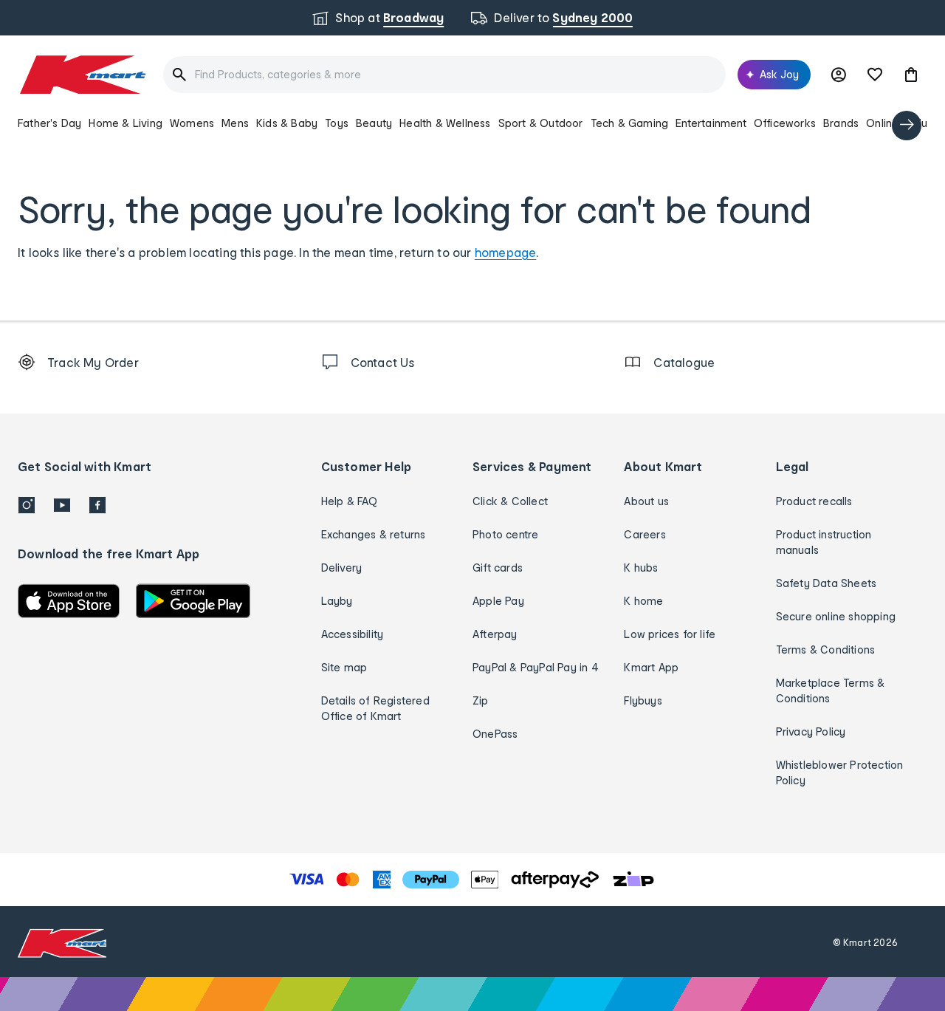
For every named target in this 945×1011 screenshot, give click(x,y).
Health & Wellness (444, 123)
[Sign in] (838, 74)
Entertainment (711, 123)
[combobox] (444, 74)
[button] (911, 74)
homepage (506, 252)
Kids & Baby (286, 123)
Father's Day (49, 123)
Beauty (374, 123)
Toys (336, 123)
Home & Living (125, 123)
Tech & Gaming (630, 123)
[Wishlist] (875, 74)
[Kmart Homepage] (81, 74)
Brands (841, 123)
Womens (192, 123)
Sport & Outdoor (540, 123)
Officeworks (785, 123)
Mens (235, 123)
